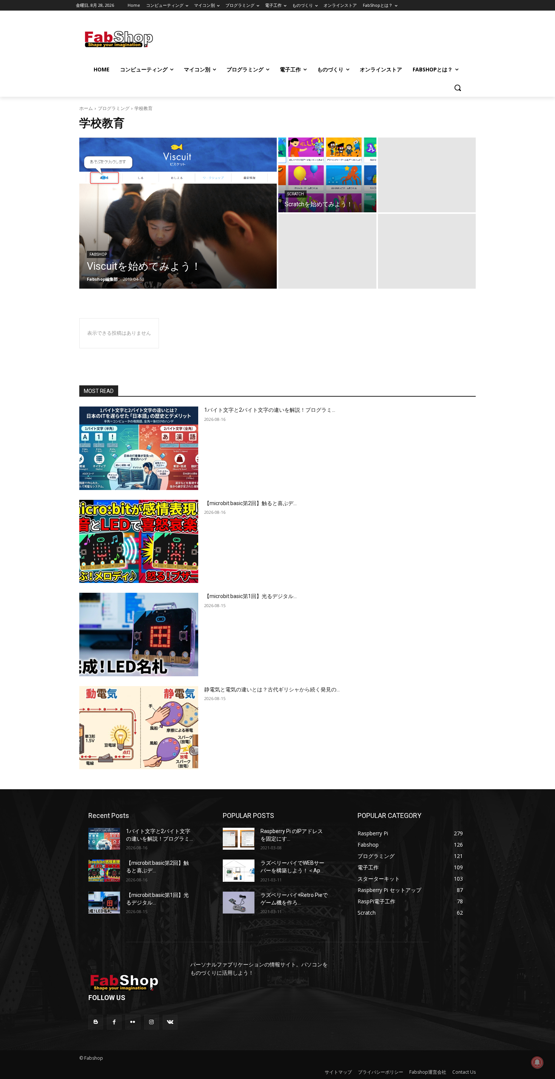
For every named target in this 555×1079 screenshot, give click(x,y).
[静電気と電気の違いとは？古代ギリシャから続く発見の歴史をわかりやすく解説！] (138, 728)
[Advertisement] (341, 38)
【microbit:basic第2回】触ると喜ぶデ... (250, 503)
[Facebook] (114, 1022)
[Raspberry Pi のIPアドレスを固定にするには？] (238, 839)
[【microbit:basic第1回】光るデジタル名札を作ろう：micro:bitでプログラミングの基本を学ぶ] (138, 634)
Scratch (295, 194)
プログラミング (114, 108)
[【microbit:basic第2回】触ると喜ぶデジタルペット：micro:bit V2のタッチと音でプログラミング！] (138, 541)
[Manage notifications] (537, 1062)
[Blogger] (95, 1022)
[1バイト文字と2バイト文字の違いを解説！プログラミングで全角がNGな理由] (138, 448)
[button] (458, 88)
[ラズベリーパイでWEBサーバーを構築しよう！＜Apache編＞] (238, 870)
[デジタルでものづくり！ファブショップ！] (139, 39)
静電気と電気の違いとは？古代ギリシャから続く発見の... (272, 689)
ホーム (86, 108)
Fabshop (98, 254)
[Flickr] (132, 1022)
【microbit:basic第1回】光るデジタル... (250, 596)
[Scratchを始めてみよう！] (327, 175)
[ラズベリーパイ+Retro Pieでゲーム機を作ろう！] (238, 903)
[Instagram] (151, 1022)
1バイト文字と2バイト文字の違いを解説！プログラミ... (269, 410)
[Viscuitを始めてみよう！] (178, 213)
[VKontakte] (170, 1022)
